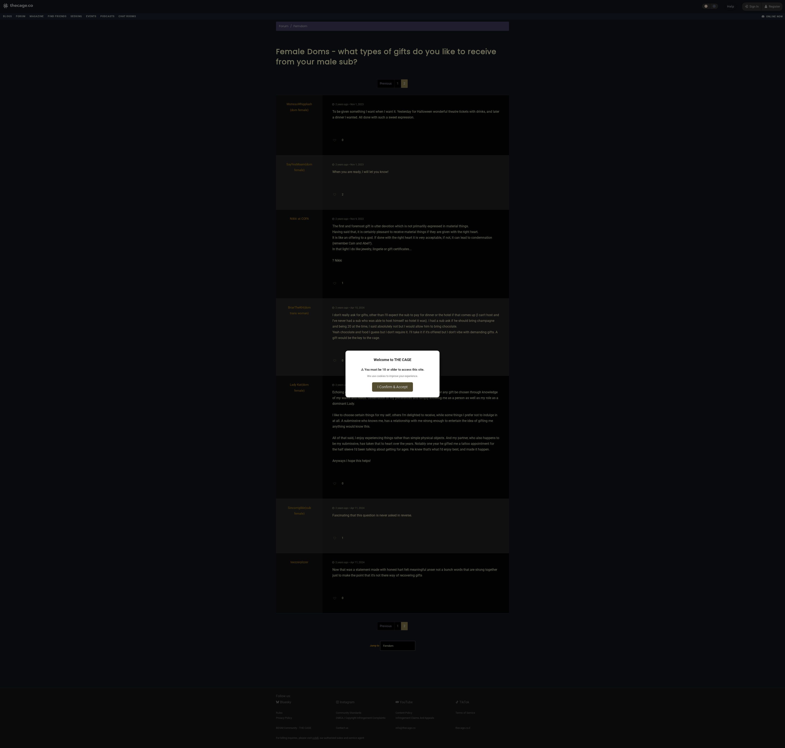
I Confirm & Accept (392, 387)
